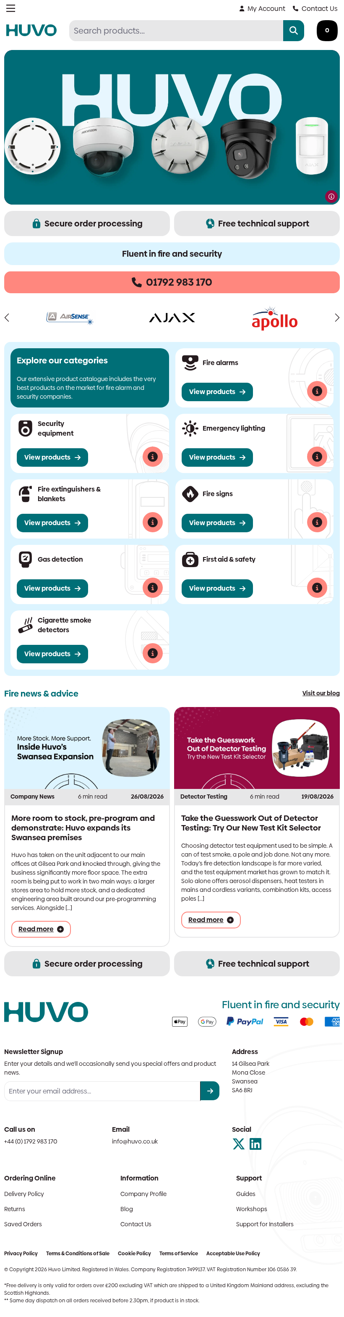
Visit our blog (315, 692)
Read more (36, 927)
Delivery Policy (24, 1192)
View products (209, 391)
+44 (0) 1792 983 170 (30, 1139)
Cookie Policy (134, 1251)
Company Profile (141, 1192)
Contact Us (313, 8)
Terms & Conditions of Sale (77, 1251)
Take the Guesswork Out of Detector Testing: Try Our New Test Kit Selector (248, 820)
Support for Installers (260, 1222)
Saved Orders (23, 1222)
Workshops (247, 1207)
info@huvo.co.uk (133, 1139)
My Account (260, 8)
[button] (7, 317)
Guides (241, 1192)
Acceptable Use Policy (233, 1251)
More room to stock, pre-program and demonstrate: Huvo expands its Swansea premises (83, 825)
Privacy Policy (21, 1251)
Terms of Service (178, 1251)
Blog (124, 1207)
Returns (14, 1207)
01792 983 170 (176, 282)
